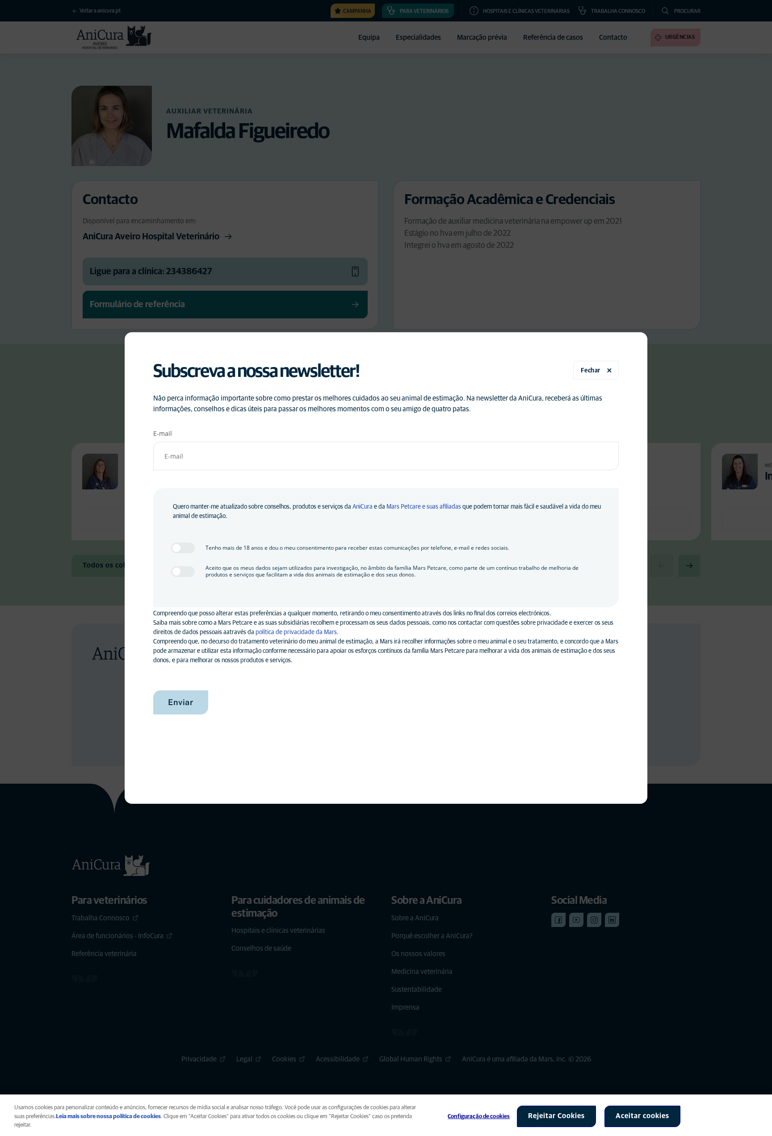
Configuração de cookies (479, 1116)
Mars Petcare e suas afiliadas (423, 507)
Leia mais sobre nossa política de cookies (108, 1116)
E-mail (162, 433)
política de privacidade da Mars (296, 632)
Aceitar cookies (642, 1115)
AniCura (362, 507)
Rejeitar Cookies (556, 1115)
